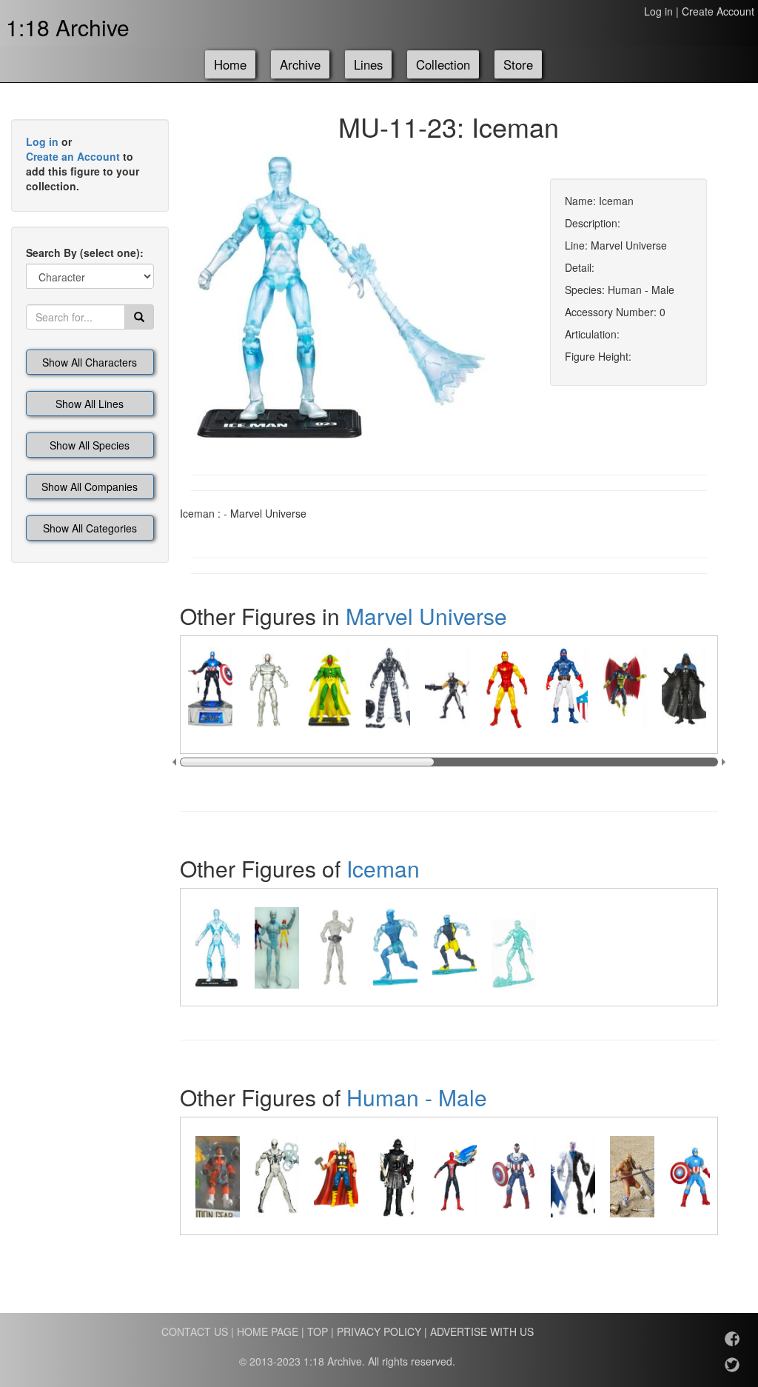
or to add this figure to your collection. (82, 163)
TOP (317, 1331)
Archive (300, 64)
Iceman (383, 868)
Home (230, 64)
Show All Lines (90, 403)
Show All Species (90, 445)
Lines (368, 64)
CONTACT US (194, 1331)
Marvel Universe (426, 616)
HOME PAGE (267, 1331)
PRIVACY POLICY (379, 1331)
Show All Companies (89, 486)
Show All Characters (89, 362)
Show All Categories (90, 528)
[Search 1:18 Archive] (139, 317)
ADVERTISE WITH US (482, 1331)
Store (518, 64)
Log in (658, 11)
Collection (443, 64)
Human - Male (416, 1097)
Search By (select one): (85, 252)
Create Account (718, 11)
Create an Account (73, 156)
